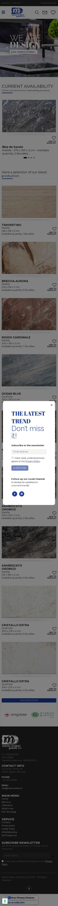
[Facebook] (14, 493)
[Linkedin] (21, 493)
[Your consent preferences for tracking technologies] (5, 901)
